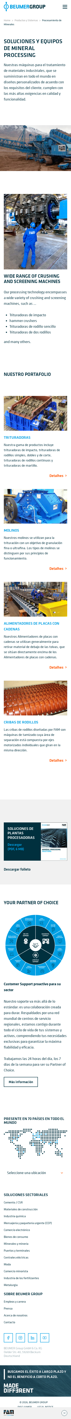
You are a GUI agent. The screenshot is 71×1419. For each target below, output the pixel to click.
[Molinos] (35, 506)
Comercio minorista (16, 1271)
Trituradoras (17, 437)
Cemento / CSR (13, 1202)
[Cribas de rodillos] (35, 698)
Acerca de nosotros (15, 1315)
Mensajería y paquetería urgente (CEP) (28, 1223)
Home (7, 20)
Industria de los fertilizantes (21, 1278)
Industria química (15, 1216)
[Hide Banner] (64, 1413)
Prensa (8, 1308)
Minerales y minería (16, 1243)
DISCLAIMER (25, 1406)
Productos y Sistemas (26, 20)
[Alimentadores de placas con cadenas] (35, 599)
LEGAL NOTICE (45, 1406)
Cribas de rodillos (21, 722)
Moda (7, 1264)
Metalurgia (11, 1285)
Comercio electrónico (17, 1230)
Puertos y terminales (17, 1250)
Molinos (11, 530)
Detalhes (56, 475)
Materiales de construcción (21, 1209)
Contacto (9, 1322)
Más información (21, 1082)
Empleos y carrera (15, 1301)
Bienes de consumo (16, 1237)
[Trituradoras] (35, 413)
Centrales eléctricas (16, 1257)
